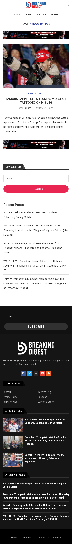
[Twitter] (29, 373)
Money (54, 14)
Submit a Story (46, 402)
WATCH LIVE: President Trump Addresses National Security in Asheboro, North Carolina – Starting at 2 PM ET (34, 265)
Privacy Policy (10, 397)
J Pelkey (26, 107)
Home (14, 537)
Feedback (43, 397)
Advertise (56, 537)
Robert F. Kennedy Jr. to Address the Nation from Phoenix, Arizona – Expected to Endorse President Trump (32, 248)
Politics (41, 14)
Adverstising (44, 392)
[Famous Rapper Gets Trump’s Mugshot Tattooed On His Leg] (36, 66)
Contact (42, 537)
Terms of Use (10, 402)
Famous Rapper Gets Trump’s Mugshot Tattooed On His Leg (36, 100)
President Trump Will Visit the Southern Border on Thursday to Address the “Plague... (46, 440)
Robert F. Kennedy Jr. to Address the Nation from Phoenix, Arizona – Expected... (45, 458)
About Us (27, 537)
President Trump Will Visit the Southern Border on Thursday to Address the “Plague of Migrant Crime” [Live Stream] (36, 230)
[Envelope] (42, 373)
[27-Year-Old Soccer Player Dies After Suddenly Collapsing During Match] (13, 425)
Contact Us (9, 392)
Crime (28, 14)
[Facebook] (23, 373)
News (17, 14)
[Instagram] (36, 373)
